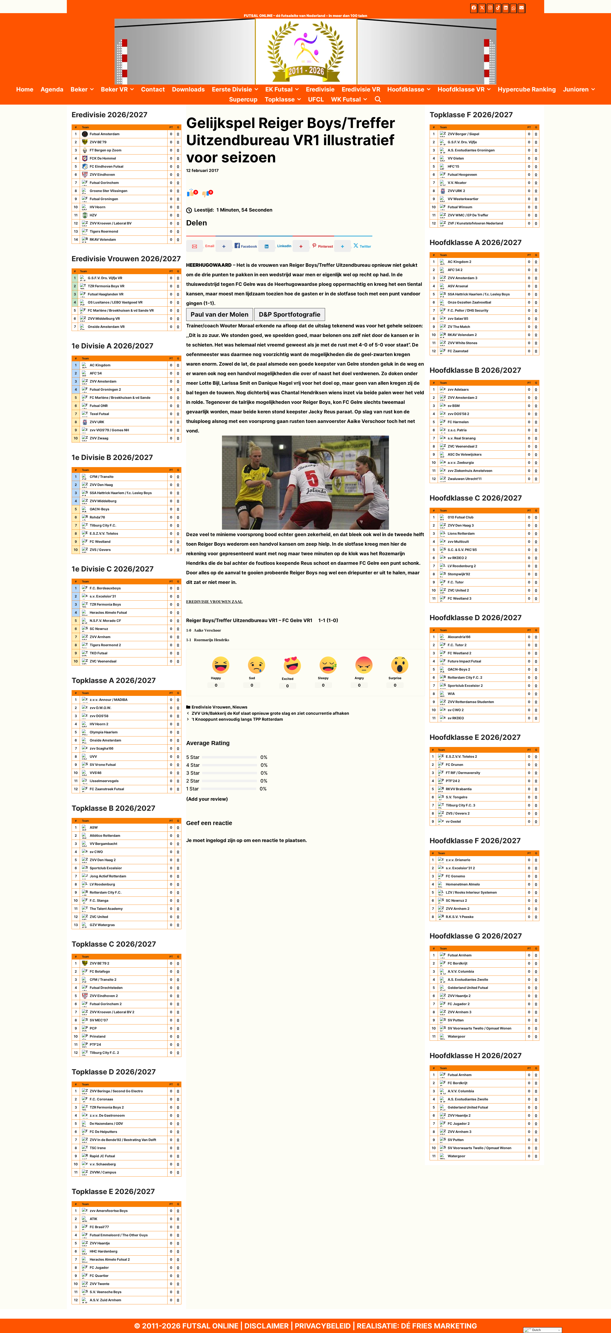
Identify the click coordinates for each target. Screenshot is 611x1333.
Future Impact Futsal (464, 661)
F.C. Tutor (456, 582)
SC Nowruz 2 (456, 900)
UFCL (316, 99)
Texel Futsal (99, 414)
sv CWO (96, 852)
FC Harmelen (458, 422)
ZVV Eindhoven (102, 174)
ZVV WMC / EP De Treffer (468, 215)
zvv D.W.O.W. (100, 708)
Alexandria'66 (459, 637)
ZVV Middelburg (103, 501)
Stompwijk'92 (459, 574)
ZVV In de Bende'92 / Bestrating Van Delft (123, 1140)
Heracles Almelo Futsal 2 (110, 1259)
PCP (93, 1028)
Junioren (576, 89)
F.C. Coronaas (101, 1099)
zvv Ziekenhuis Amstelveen (470, 471)
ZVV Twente (99, 1284)
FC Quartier (99, 1276)
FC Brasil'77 (99, 1227)
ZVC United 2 (458, 590)
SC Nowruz (99, 629)
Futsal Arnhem (460, 955)
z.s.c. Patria (457, 430)
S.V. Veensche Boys (105, 1292)
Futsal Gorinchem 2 (106, 1004)
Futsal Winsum (460, 207)
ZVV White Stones (462, 343)
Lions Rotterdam (461, 533)
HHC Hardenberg (103, 1251)
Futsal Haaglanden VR (105, 294)
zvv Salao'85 (458, 318)
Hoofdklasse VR (461, 89)
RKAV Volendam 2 (462, 335)
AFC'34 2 (455, 270)
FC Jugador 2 (459, 1004)
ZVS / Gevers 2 (458, 813)
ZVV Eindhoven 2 (104, 996)
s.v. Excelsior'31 (103, 596)
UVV (93, 756)
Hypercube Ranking (527, 89)
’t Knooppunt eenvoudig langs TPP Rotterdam (237, 719)
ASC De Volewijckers (465, 454)
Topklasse (280, 99)
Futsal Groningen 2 (105, 389)
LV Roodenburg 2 (462, 566)
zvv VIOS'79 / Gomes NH (109, 430)
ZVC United (99, 917)
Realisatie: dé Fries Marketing (417, 1326)
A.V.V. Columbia (461, 971)
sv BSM (454, 406)
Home (24, 89)
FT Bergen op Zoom (105, 150)
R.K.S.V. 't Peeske (460, 917)
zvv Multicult (458, 541)
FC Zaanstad (458, 351)
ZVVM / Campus (103, 1172)
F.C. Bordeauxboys (105, 588)
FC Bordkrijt (457, 963)
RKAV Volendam (103, 239)
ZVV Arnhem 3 (459, 1012)
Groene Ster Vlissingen (108, 191)
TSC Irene (98, 1148)
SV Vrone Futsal (103, 764)
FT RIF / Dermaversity (463, 773)
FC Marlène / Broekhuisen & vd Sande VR (121, 310)
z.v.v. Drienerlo (458, 860)
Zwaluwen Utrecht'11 (465, 479)
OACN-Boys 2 (459, 669)
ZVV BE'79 (98, 142)
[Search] (378, 99)
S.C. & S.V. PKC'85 (462, 550)
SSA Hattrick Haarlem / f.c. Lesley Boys (121, 493)
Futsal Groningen (104, 199)
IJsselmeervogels (104, 781)
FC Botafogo (100, 971)
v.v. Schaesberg (103, 1164)
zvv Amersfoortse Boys (109, 1211)
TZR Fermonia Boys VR (106, 286)
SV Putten (456, 1020)
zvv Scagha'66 (101, 748)
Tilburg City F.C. (103, 525)
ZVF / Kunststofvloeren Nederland (475, 223)
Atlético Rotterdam (105, 835)
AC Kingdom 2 (459, 262)
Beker (79, 89)
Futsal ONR (99, 406)
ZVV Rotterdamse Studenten (471, 702)
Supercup (243, 99)
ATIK (93, 1219)
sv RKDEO (456, 718)
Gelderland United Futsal (468, 988)
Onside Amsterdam (105, 740)
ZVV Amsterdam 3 (462, 278)
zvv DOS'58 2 (458, 414)
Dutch (536, 1330)
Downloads (188, 89)
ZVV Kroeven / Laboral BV (111, 223)
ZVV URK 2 (456, 191)
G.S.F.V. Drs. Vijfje (462, 142)
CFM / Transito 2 (103, 979)
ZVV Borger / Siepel (463, 134)
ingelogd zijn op (224, 840)
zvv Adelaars (458, 389)
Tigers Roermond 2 (105, 645)
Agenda (52, 89)
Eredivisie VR (361, 89)
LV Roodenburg (102, 884)
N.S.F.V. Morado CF (105, 621)
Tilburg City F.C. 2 (104, 1052)
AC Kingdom (100, 365)
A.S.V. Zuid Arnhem (105, 1300)
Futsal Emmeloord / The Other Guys (119, 1235)
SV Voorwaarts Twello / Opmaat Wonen (479, 1028)
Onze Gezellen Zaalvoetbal (469, 302)
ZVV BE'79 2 (99, 963)
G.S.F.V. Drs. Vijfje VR (105, 278)
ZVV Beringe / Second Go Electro (116, 1091)
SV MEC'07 (99, 1020)
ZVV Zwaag (99, 438)
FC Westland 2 (459, 653)
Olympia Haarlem (104, 732)
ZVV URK (97, 422)
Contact (153, 89)
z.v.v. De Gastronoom (107, 1115)
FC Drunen (454, 764)
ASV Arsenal (458, 286)
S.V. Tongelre (456, 797)
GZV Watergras (102, 925)
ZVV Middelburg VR (104, 318)
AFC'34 (96, 373)
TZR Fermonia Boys (105, 604)
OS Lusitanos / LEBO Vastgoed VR (115, 302)
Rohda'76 (97, 517)
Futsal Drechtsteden (106, 988)
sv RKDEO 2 (457, 558)
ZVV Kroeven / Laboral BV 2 (112, 1012)
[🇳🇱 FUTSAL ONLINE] (305, 51)
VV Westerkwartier (463, 199)
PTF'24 (95, 1044)
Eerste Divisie (232, 89)
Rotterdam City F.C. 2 (465, 677)
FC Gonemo (455, 876)
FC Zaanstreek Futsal (107, 789)
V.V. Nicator (457, 183)
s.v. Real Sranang (462, 438)
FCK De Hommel (103, 158)
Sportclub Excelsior (106, 868)
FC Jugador (99, 1267)
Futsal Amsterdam (105, 134)
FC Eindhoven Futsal (106, 166)
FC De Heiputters (103, 1132)
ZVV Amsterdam (103, 381)
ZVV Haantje (100, 1243)
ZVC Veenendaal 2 (462, 446)
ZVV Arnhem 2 (457, 908)
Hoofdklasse (405, 89)
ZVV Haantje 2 (459, 996)
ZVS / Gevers (100, 550)
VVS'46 (95, 773)
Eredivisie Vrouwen (211, 707)
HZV (93, 215)
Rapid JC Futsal (102, 1156)
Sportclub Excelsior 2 (465, 685)
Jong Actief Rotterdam (108, 876)
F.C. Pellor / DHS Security (468, 310)
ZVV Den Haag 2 (103, 860)
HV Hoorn (97, 207)
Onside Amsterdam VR (106, 327)
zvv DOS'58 (99, 716)
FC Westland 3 (459, 598)
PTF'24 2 (453, 781)
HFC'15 (453, 166)
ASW (94, 827)
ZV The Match (459, 327)
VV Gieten (456, 158)
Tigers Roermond (104, 231)
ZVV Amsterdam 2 (462, 397)
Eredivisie (320, 89)
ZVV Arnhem (100, 637)
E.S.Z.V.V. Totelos (104, 533)
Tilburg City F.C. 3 (460, 805)
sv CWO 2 (456, 710)
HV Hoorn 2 (99, 724)
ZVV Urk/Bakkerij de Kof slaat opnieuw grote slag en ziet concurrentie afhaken (270, 713)
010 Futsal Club (461, 517)
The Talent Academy (106, 908)
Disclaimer (266, 1326)
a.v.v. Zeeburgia (461, 462)
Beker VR (114, 89)
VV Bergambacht (103, 844)
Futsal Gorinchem (104, 183)
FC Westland (100, 541)
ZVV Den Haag (101, 485)
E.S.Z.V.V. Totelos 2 (461, 756)
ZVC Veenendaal (103, 661)
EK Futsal (279, 89)
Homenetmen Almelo (463, 884)
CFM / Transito (102, 477)
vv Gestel (453, 821)
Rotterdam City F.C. (105, 892)
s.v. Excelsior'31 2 (460, 868)
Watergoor (456, 1036)
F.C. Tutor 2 (457, 645)
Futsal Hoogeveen (462, 174)
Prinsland (97, 1036)
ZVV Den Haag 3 (461, 525)
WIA (451, 694)
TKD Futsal (98, 653)
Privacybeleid (323, 1326)
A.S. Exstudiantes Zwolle (468, 979)
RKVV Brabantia (459, 789)
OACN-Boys (99, 509)
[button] (92, 89)
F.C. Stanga (99, 900)
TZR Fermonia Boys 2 (107, 1107)
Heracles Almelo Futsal (108, 612)
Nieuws (240, 707)
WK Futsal (346, 99)
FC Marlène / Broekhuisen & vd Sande (120, 397)
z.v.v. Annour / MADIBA (108, 700)
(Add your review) (207, 799)
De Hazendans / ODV (106, 1123)
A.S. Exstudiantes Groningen (471, 150)
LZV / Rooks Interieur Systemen (471, 892)
